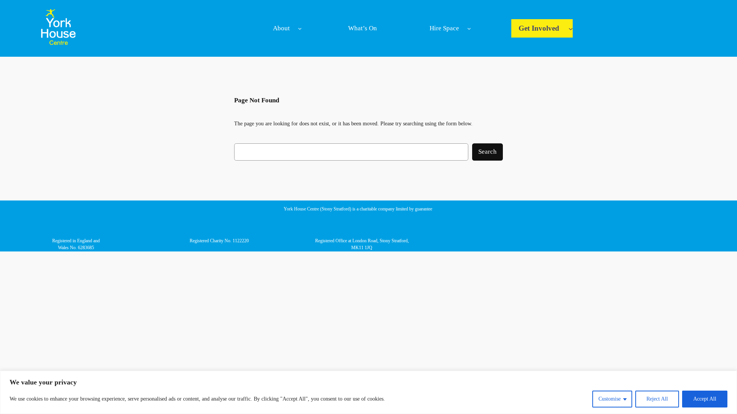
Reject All (657, 399)
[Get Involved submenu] (570, 28)
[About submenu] (300, 28)
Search (487, 151)
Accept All (704, 399)
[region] (368, 392)
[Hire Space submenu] (469, 28)
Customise (609, 399)
